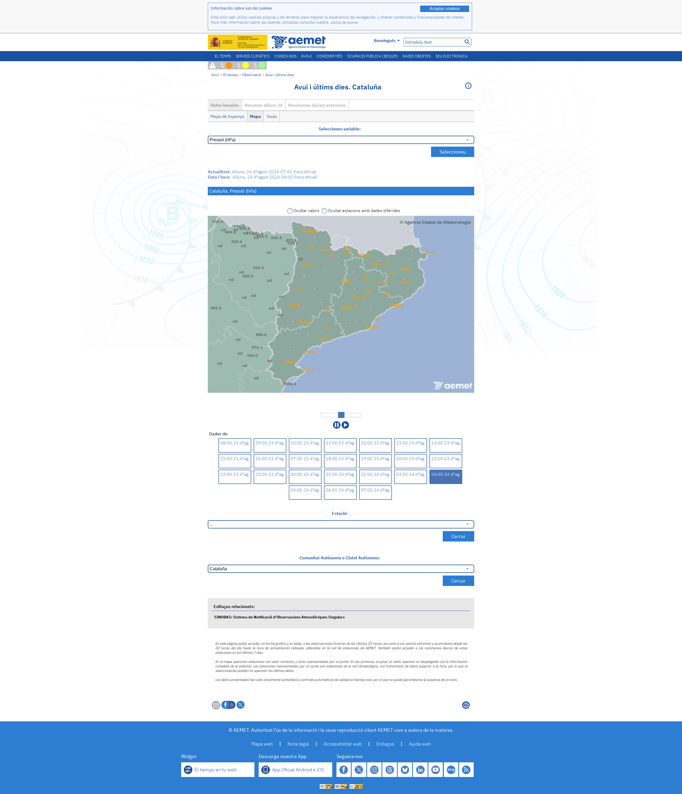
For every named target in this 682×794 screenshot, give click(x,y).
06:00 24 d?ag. (340, 490)
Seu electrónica (452, 56)
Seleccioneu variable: (340, 128)
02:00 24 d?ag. (375, 474)
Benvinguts (385, 40)
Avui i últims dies (279, 74)
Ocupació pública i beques (372, 56)
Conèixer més (329, 56)
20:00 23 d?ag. (410, 458)
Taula (271, 116)
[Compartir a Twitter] (241, 705)
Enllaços (385, 744)
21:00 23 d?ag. (445, 458)
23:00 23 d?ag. (270, 474)
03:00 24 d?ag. (410, 474)
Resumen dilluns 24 (264, 105)
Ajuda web (420, 744)
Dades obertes (417, 56)
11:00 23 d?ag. (340, 442)
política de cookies (344, 22)
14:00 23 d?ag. (445, 442)
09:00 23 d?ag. (270, 442)
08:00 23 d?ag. (234, 442)
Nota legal (298, 744)
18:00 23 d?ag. (340, 458)
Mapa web (262, 744)
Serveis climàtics (253, 56)
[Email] (216, 707)
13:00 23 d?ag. (410, 442)
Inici (215, 74)
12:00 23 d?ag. (375, 442)
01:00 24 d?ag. (340, 474)
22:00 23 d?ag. (234, 474)
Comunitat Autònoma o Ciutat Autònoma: (339, 557)
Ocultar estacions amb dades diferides (364, 210)
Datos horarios (224, 105)
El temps (223, 56)
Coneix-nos (285, 56)
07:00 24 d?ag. (375, 490)
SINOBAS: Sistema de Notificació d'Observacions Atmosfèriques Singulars (279, 616)
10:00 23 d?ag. (305, 442)
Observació (251, 74)
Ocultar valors (306, 210)
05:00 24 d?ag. (305, 490)
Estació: (340, 513)
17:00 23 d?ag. (305, 458)
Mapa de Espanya (227, 116)
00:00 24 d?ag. (305, 474)
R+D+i (306, 56)
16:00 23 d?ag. (270, 458)
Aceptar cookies (444, 8)
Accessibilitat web (343, 744)
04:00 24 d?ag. (445, 474)
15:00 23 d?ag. (234, 458)
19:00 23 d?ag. (375, 458)
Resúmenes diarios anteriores (317, 105)
